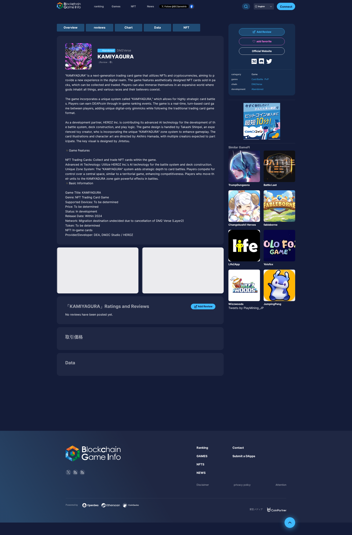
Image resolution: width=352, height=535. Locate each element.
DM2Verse (257, 84)
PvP (267, 79)
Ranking (202, 447)
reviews (99, 27)
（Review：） (106, 62)
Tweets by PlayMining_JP (246, 308)
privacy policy (242, 484)
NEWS (201, 473)
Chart (128, 27)
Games (116, 6)
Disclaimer (203, 484)
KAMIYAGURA (116, 56)
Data (157, 27)
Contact (238, 447)
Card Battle (257, 79)
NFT (133, 6)
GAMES (202, 456)
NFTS (200, 464)
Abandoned (257, 89)
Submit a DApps (243, 456)
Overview (71, 27)
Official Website (262, 51)
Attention (281, 484)
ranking (99, 6)
